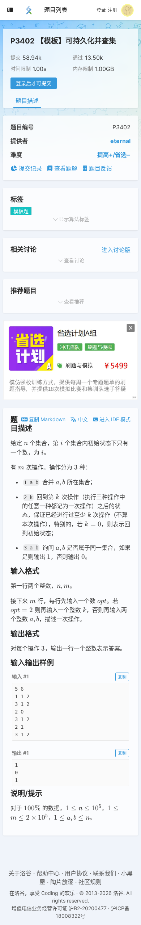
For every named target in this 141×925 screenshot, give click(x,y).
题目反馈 (99, 168)
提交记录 (29, 168)
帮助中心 (48, 873)
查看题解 (64, 168)
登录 (101, 10)
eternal (120, 141)
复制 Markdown (46, 419)
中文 (82, 419)
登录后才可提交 (33, 83)
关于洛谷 (19, 873)
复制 (122, 676)
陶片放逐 (61, 882)
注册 (112, 10)
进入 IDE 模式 (114, 419)
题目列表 (55, 9)
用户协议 (76, 873)
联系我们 (104, 873)
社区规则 (90, 882)
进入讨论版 (116, 250)
